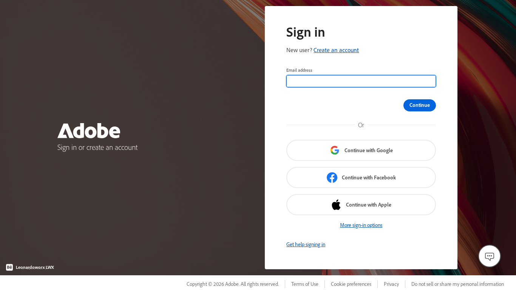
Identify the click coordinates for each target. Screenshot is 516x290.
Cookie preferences (351, 284)
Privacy (391, 284)
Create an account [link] (336, 50)
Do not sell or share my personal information (457, 284)
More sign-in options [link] (361, 225)
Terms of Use (304, 284)
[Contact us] (489, 256)
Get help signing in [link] (305, 244)
